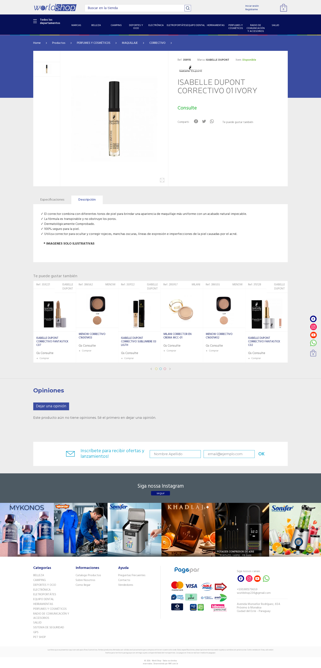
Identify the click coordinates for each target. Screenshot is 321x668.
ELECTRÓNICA (42, 589)
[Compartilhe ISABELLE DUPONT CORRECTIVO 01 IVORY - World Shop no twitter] (204, 121)
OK (261, 454)
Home (37, 43)
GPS (35, 632)
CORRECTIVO (157, 43)
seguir (161, 493)
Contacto (124, 580)
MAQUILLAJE (130, 43)
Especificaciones (52, 199)
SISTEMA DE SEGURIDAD (48, 627)
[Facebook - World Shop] (313, 318)
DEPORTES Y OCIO (44, 585)
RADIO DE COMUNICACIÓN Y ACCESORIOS (51, 615)
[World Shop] (55, 7)
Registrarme (251, 10)
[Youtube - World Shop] (313, 334)
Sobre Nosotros (85, 580)
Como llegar (83, 585)
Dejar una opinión (51, 406)
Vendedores (125, 585)
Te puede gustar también (237, 122)
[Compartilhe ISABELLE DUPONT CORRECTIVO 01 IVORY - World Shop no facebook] (196, 121)
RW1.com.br (173, 663)
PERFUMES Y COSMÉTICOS (93, 43)
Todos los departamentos (50, 21)
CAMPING (39, 580)
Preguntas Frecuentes (131, 575)
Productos (58, 43)
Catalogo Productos (88, 575)
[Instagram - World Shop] (313, 326)
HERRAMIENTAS (43, 604)
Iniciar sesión (252, 6)
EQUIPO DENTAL (43, 599)
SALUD (37, 622)
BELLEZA (38, 575)
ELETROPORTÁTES (44, 594)
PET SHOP (39, 637)
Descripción (87, 199)
